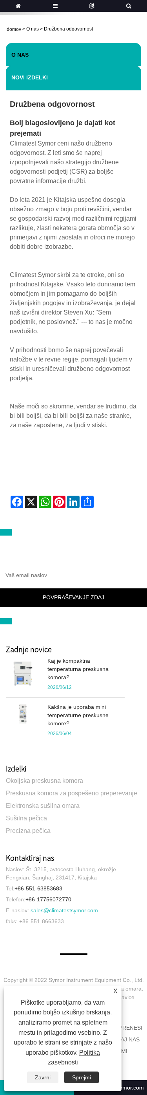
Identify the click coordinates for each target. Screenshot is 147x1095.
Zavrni (43, 1077)
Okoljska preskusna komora (44, 780)
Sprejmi (81, 1077)
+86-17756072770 (48, 899)
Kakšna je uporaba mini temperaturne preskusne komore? (78, 715)
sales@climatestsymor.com (64, 910)
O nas (32, 29)
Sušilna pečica (26, 818)
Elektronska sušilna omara (43, 805)
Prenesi (130, 1028)
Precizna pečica (28, 830)
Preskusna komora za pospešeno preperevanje (71, 793)
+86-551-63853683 (38, 888)
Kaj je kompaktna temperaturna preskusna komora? (78, 669)
